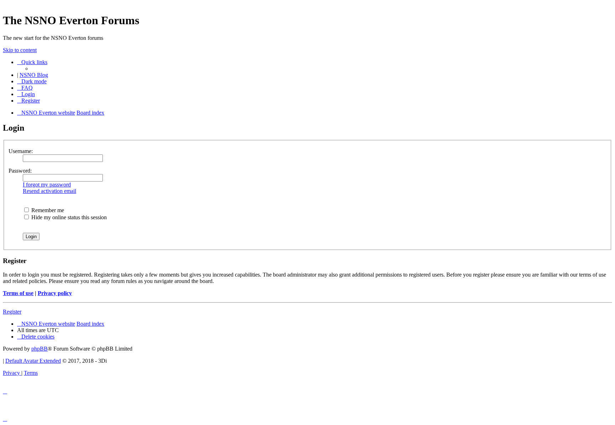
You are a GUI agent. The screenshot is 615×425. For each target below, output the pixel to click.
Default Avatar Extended (33, 361)
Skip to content (20, 50)
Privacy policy (55, 293)
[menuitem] (25, 88)
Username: (21, 151)
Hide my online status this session (68, 217)
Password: (20, 171)
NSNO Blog (34, 75)
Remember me (47, 210)
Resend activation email (49, 191)
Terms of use (18, 293)
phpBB (39, 349)
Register (12, 312)
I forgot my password (47, 185)
